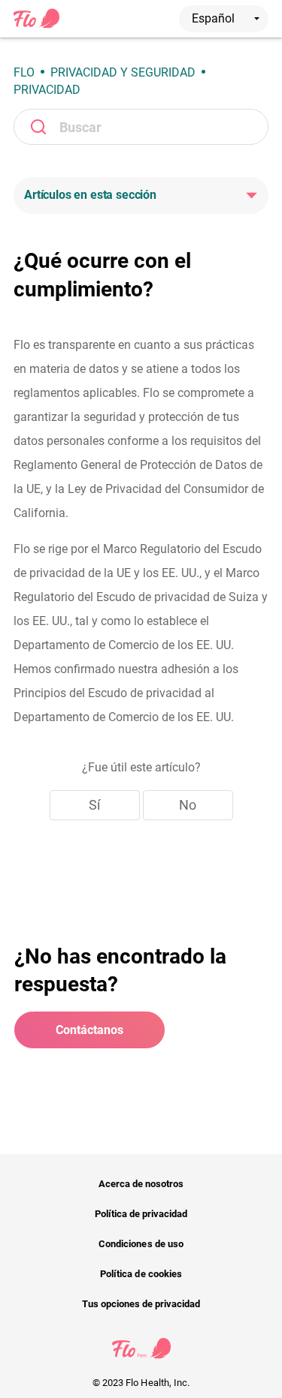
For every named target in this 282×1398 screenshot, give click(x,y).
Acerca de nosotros (141, 1183)
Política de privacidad (141, 1213)
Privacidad (47, 90)
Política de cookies (141, 1273)
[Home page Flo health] (37, 25)
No (187, 805)
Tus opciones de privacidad (141, 1303)
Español (215, 18)
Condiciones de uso (141, 1243)
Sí (94, 805)
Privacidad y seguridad (123, 72)
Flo (24, 72)
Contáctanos (89, 1030)
